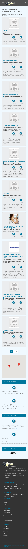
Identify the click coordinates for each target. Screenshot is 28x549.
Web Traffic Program (8, 515)
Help (5, 504)
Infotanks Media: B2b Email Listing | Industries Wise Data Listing (13, 256)
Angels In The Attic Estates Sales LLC (11, 391)
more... (11, 395)
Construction (7, 484)
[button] (3, 2)
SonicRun (5, 535)
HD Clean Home (8, 31)
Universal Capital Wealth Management (11, 425)
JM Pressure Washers (10, 61)
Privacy (5, 502)
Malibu (12, 496)
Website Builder (7, 510)
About (5, 500)
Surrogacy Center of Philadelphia (14, 161)
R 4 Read (6, 194)
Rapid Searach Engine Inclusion (10, 514)
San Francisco (14, 494)
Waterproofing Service (10, 95)
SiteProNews (6, 528)
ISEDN (5, 533)
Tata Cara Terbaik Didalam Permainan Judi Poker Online (12, 295)
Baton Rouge (7, 496)
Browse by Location (8, 522)
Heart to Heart (8, 330)
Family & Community (13, 486)
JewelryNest (5, 438)
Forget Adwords (7, 512)
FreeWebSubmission (8, 537)
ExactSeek (6, 526)
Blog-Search (6, 530)
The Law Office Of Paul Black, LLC (10, 405)
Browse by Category (8, 520)
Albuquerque (7, 494)
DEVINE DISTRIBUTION (10, 126)
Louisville (21, 494)
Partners (5, 506)
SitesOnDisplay (7, 531)
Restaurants (7, 488)
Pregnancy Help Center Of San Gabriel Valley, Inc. (13, 227)
